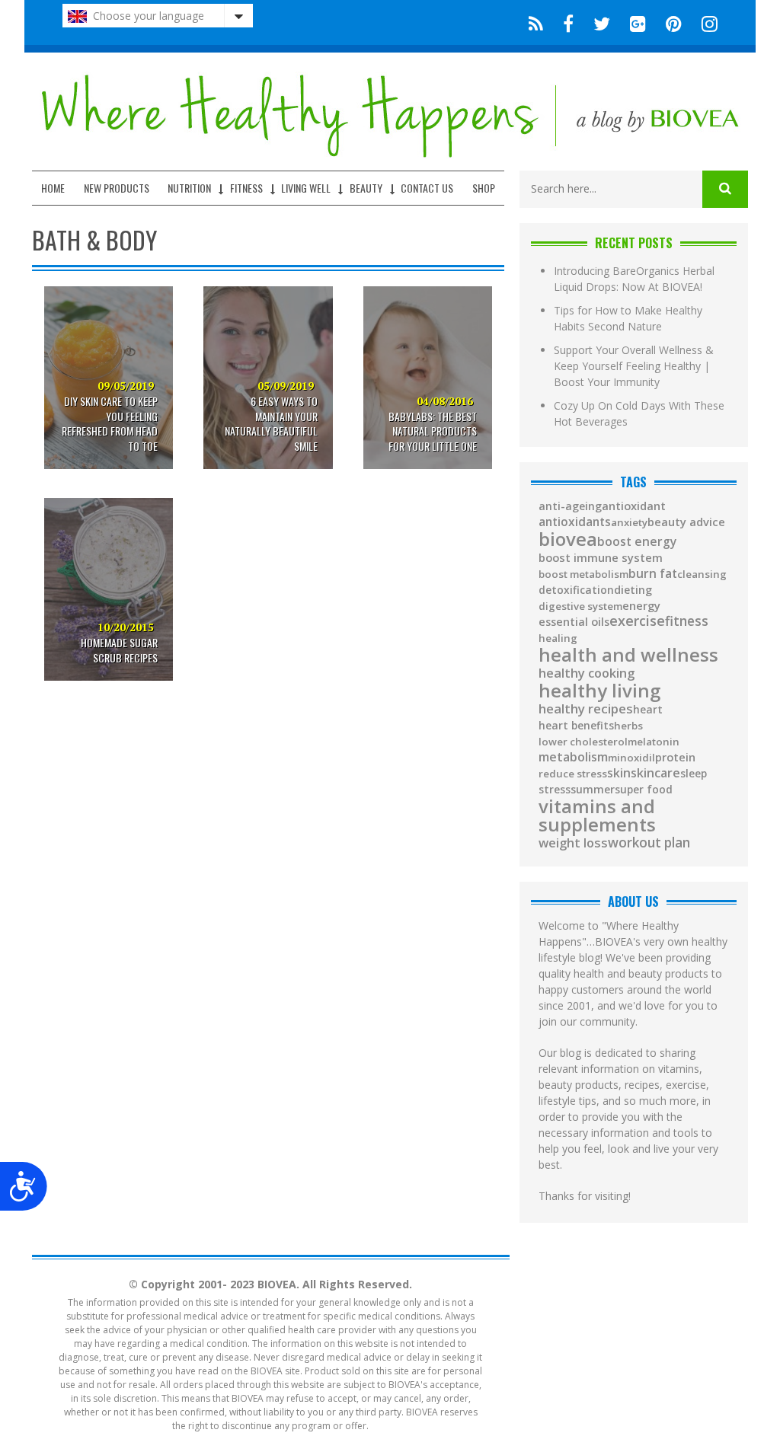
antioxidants (575, 522)
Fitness (246, 188)
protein (675, 757)
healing (558, 638)
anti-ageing (570, 506)
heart (648, 709)
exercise (637, 620)
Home (53, 188)
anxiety (629, 523)
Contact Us (427, 188)
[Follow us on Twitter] (601, 22)
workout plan (649, 842)
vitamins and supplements (597, 815)
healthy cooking (587, 673)
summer (593, 789)
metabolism (573, 757)
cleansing (702, 574)
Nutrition (189, 188)
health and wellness (628, 655)
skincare (655, 773)
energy (641, 605)
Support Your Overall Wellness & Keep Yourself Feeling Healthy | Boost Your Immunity (634, 366)
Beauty (366, 188)
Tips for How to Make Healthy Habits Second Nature (628, 318)
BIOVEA (568, 539)
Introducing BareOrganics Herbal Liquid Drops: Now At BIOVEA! (634, 278)
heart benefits (576, 725)
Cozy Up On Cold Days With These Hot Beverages (639, 413)
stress (555, 789)
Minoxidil (631, 758)
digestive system (580, 606)
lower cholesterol (583, 742)
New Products (116, 188)
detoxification (576, 590)
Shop (483, 188)
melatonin (653, 742)
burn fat (652, 574)
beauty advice (686, 522)
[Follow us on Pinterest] (674, 22)
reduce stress (573, 774)
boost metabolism (583, 574)
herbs (628, 726)
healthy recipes (586, 709)
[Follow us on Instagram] (705, 22)
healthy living (599, 690)
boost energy (636, 542)
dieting (633, 590)
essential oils (574, 622)
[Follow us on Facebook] (568, 22)
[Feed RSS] (535, 22)
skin (619, 773)
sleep (693, 773)
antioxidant (634, 506)
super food (644, 789)
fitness (686, 620)
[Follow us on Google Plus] (638, 22)
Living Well (306, 188)
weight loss (573, 843)
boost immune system (601, 557)
